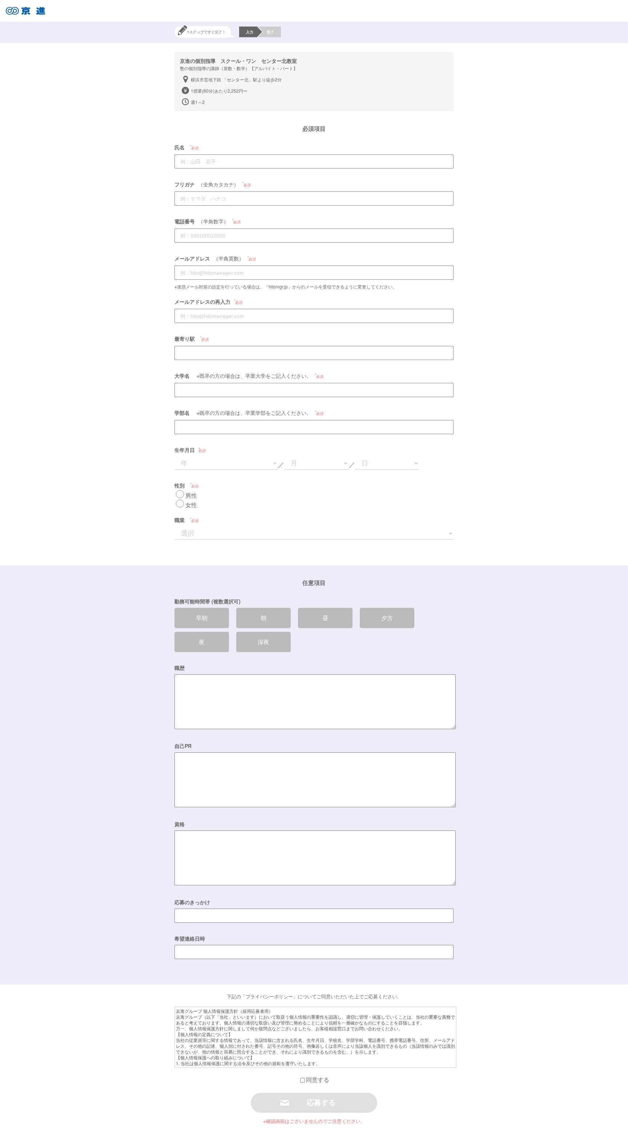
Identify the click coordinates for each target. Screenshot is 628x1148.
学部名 (182, 412)
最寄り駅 (184, 338)
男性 (191, 495)
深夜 (263, 642)
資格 (179, 824)
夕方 (387, 618)
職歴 (179, 667)
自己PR (183, 745)
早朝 (202, 618)
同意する (317, 1079)
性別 (179, 485)
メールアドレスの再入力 (202, 301)
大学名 (182, 375)
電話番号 (184, 221)
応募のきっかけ (192, 902)
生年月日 (184, 449)
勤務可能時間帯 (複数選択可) (207, 601)
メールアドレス (192, 258)
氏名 (179, 147)
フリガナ (184, 184)
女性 (191, 505)
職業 (179, 520)
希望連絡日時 (189, 938)
